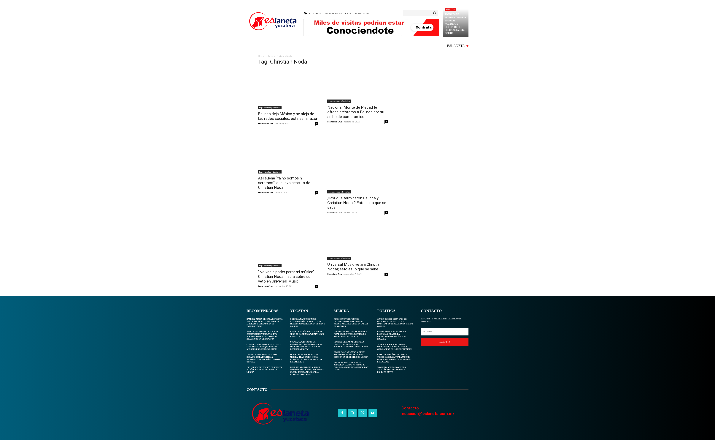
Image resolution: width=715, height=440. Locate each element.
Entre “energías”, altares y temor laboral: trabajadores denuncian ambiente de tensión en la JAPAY (394, 358)
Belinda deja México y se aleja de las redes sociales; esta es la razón (288, 116)
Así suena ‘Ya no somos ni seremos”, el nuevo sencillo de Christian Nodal (284, 183)
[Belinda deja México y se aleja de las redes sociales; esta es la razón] (288, 89)
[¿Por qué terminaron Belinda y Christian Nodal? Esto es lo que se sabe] (357, 163)
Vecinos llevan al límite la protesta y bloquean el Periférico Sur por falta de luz (351, 344)
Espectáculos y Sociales (269, 107)
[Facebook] (342, 413)
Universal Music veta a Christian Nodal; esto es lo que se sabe (354, 266)
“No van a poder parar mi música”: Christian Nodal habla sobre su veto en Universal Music (286, 276)
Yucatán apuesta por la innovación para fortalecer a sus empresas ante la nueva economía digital (306, 345)
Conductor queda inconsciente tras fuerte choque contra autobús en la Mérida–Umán (264, 346)
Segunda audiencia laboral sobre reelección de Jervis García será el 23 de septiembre (394, 346)
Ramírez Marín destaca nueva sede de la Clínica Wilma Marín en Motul (307, 334)
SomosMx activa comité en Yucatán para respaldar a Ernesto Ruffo (391, 369)
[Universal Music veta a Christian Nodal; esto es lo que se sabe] (357, 241)
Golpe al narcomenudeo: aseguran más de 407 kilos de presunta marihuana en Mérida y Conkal (307, 322)
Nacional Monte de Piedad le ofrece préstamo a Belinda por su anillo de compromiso (355, 112)
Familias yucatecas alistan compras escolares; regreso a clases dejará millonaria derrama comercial (307, 371)
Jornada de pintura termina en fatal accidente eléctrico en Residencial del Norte (455, 23)
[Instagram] (352, 413)
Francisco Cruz (265, 123)
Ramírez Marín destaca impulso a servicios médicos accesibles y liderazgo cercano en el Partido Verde (264, 322)
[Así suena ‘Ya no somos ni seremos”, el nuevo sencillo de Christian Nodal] (288, 153)
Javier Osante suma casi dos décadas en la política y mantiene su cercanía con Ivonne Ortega (265, 358)
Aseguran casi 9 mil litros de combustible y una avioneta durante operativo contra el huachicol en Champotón (263, 335)
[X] (362, 413)
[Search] (434, 13)
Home (261, 56)
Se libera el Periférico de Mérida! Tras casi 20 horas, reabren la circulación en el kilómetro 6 (306, 358)
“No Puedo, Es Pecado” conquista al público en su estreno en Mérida (264, 369)
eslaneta (444, 342)
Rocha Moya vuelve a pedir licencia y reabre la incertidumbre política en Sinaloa (391, 335)
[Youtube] (372, 413)
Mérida (450, 9)
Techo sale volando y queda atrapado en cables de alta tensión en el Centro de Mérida (351, 354)
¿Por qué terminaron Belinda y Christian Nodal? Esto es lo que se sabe (356, 203)
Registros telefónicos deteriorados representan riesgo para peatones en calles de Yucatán (351, 322)
